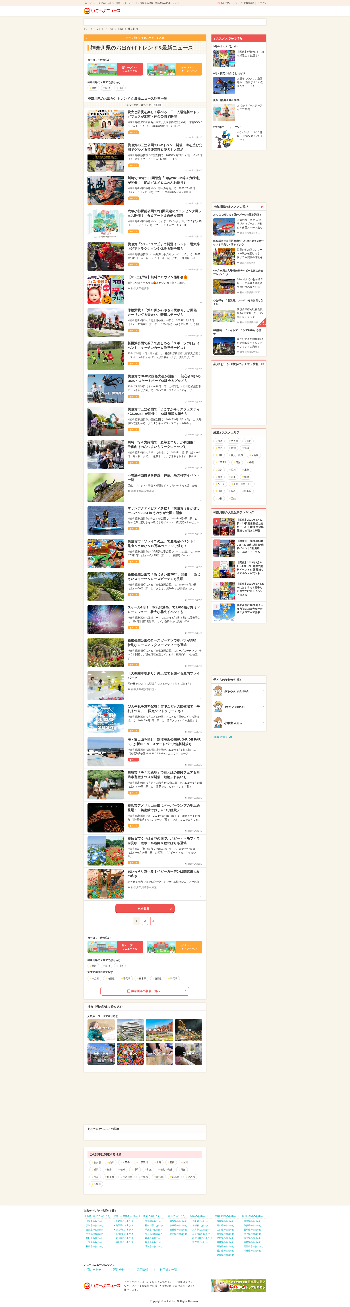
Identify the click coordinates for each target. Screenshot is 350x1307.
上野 (158, 1162)
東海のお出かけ (177, 1216)
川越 (149, 1169)
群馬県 (175, 1176)
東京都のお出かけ (154, 1221)
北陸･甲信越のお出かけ (126, 1216)
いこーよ (92, 3)
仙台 (249, 440)
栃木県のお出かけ (154, 1242)
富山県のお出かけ (124, 1238)
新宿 (172, 1162)
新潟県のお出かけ (124, 1229)
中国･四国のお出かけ (227, 1216)
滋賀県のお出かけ (201, 1242)
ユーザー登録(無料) (244, 3)
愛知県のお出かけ (178, 1221)
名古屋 (234, 440)
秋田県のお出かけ (95, 1238)
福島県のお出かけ (95, 1246)
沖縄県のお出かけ (252, 1250)
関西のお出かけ (199, 1216)
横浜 (96, 1169)
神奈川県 (127, 1176)
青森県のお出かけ (95, 1229)
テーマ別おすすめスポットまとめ (145, 37)
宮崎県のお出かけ (252, 1242)
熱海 (220, 476)
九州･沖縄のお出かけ (254, 1216)
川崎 (136, 1169)
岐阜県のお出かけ (178, 1225)
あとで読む (226, 3)
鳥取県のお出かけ (225, 1234)
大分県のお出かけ (252, 1238)
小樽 (220, 498)
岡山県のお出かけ (225, 1225)
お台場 (97, 1162)
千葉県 (144, 1176)
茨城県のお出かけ (154, 1246)
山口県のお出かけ (225, 1229)
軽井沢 (247, 491)
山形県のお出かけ (95, 1242)
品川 (111, 1162)
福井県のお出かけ (124, 1242)
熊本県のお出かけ (252, 1234)
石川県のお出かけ (124, 1234)
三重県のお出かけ (178, 1229)
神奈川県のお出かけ (155, 1225)
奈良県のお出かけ (201, 1234)
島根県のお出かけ (225, 1238)
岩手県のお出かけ (95, 1234)
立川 (185, 1162)
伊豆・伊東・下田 (242, 484)
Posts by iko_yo (221, 736)
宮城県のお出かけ (95, 1225)
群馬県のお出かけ (154, 1238)
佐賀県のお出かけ (252, 1225)
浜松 (233, 491)
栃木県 (191, 1176)
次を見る (143, 908)
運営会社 (119, 1269)
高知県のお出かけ (225, 1246)
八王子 (126, 1162)
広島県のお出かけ (225, 1221)
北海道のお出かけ (95, 1221)
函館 (233, 498)
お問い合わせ (92, 1269)
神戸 (220, 448)
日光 (183, 1169)
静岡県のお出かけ (178, 1234)
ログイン (261, 3)
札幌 (251, 462)
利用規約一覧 (168, 1269)
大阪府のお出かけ (201, 1221)
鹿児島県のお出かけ (254, 1246)
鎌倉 (109, 1169)
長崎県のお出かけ (252, 1229)
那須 (96, 1176)
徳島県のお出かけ (225, 1255)
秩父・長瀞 (166, 1169)
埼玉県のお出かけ (154, 1234)
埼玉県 (160, 1176)
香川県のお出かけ (225, 1250)
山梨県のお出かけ (124, 1225)
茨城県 (97, 1184)
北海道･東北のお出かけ (97, 1216)
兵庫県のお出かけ (201, 1229)
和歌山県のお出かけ (202, 1238)
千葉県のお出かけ (154, 1229)
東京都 (110, 1176)
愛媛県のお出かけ (225, 1242)
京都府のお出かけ (201, 1225)
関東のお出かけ (152, 1216)
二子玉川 (143, 1162)
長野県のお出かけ (124, 1221)
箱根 (122, 1169)
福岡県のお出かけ (252, 1221)
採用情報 (142, 1269)
